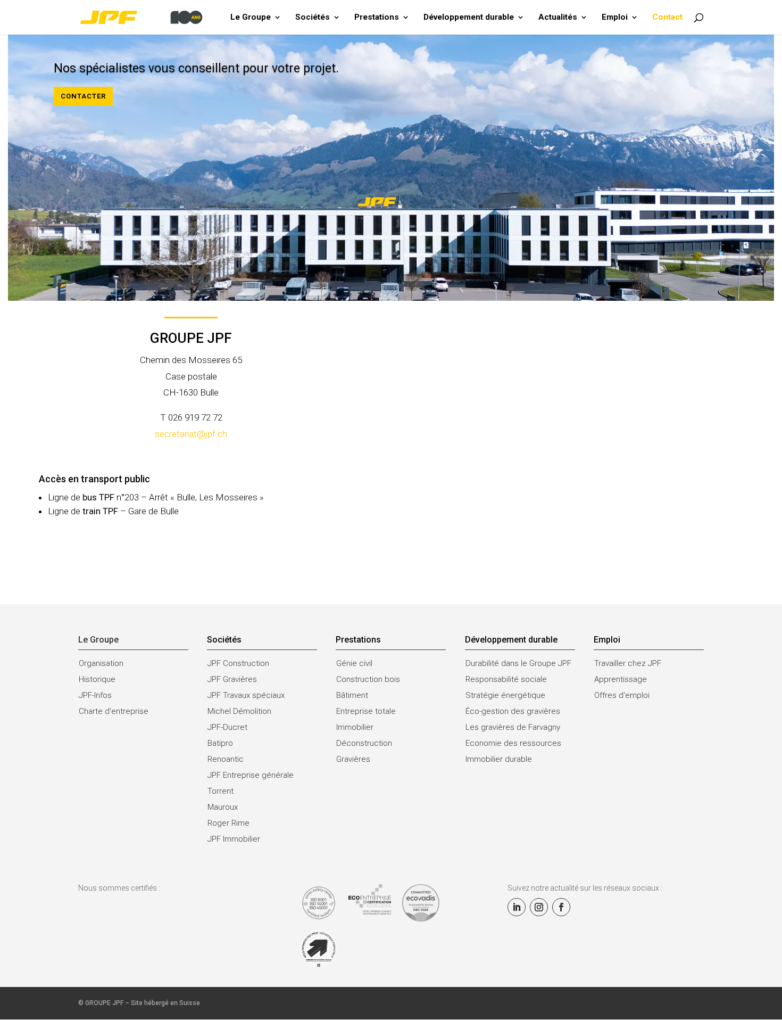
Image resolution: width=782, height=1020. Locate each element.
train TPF (100, 511)
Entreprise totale (366, 711)
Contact (667, 17)
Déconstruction (364, 743)
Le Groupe (250, 17)
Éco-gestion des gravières (512, 711)
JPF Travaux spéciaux (246, 695)
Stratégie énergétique (505, 695)
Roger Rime (228, 823)
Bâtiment (352, 695)
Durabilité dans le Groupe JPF (518, 663)
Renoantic (225, 759)
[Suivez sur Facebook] (561, 907)
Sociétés (312, 17)
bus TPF (98, 497)
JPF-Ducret (227, 727)
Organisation (101, 663)
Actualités (557, 17)
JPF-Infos (95, 695)
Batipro (220, 743)
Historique (97, 679)
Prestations (376, 17)
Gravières (353, 759)
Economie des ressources (513, 743)
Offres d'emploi (622, 695)
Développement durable (468, 17)
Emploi (615, 17)
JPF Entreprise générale (250, 775)
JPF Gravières (232, 679)
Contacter (83, 96)
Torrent (220, 791)
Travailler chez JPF (627, 663)
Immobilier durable (498, 759)
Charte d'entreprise (113, 711)
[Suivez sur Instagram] (539, 907)
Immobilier (354, 727)
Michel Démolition (239, 711)
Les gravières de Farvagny (512, 727)
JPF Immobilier (233, 839)
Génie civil (354, 663)
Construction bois (368, 679)
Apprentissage (620, 679)
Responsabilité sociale (506, 679)
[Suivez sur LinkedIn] (517, 907)
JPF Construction (238, 663)
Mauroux (222, 807)
